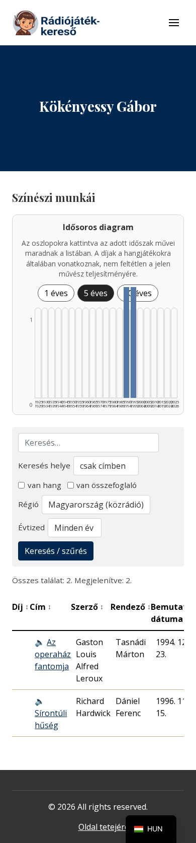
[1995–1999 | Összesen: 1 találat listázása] (133, 342)
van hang (44, 485)
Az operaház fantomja (53, 654)
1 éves (56, 293)
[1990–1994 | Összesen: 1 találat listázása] (126, 342)
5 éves (96, 293)
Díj (20, 606)
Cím (40, 606)
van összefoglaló (106, 485)
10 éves (138, 293)
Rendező (131, 606)
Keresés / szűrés (56, 550)
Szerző (87, 606)
